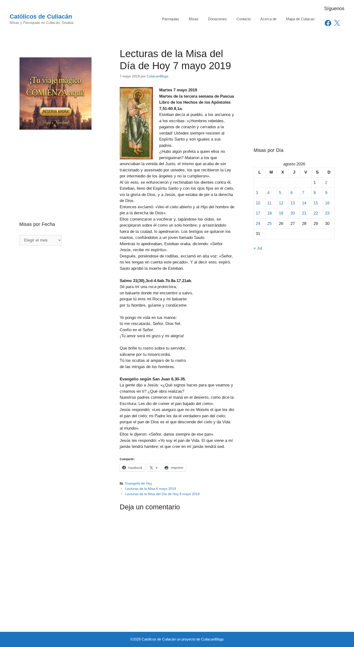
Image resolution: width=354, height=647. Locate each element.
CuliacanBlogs (212, 639)
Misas (193, 19)
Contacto (243, 19)
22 (316, 213)
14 (304, 203)
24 (258, 223)
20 (292, 213)
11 (269, 203)
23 (327, 213)
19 (281, 213)
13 (292, 203)
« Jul (258, 248)
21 (304, 213)
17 (258, 213)
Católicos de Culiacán (41, 16)
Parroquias (170, 19)
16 (327, 203)
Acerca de (268, 19)
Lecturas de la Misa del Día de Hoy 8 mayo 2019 (162, 494)
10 (258, 203)
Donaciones (217, 19)
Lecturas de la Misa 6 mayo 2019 (150, 489)
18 (269, 213)
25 (269, 223)
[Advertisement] (59, 165)
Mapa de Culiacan (300, 19)
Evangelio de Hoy (138, 483)
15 (316, 203)
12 (281, 203)
